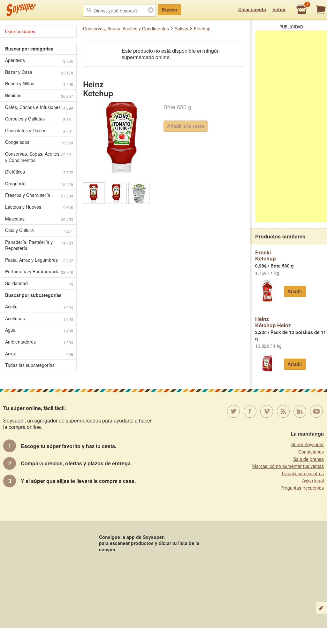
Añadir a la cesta (185, 125)
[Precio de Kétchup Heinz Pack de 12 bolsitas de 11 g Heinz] (267, 363)
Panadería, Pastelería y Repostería (39, 245)
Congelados (39, 142)
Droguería (39, 183)
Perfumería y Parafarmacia (39, 271)
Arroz (39, 353)
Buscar (170, 9)
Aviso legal (313, 480)
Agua (39, 330)
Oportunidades (20, 31)
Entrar (278, 9)
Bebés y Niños (39, 83)
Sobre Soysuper (307, 444)
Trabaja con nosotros (302, 473)
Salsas (181, 28)
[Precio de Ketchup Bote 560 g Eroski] (267, 290)
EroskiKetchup (265, 255)
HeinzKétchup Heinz (273, 322)
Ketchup (202, 28)
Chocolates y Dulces (39, 130)
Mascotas (39, 218)
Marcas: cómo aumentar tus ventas (288, 466)
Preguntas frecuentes (302, 488)
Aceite (39, 306)
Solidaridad (39, 283)
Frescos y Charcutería (39, 195)
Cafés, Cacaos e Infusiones (39, 107)
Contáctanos (311, 451)
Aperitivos (39, 60)
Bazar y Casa (39, 72)
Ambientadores (39, 341)
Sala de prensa (308, 459)
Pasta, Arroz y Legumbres (39, 260)
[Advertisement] (291, 126)
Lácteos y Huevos (39, 207)
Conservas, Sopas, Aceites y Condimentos (126, 28)
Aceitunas (39, 318)
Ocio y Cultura (39, 230)
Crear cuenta (252, 9)
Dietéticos (39, 171)
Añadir (294, 291)
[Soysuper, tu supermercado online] (21, 10)
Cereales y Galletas (39, 118)
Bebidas (39, 95)
